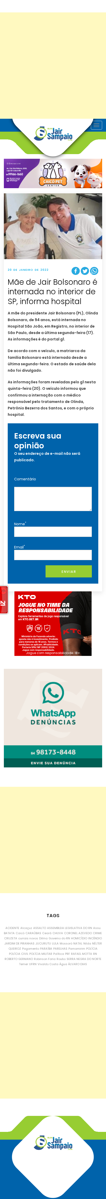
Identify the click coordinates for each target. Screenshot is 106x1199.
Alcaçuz (26, 928)
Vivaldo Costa (48, 964)
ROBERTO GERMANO (19, 959)
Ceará (46, 933)
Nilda (87, 943)
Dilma (43, 938)
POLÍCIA (92, 949)
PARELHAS (60, 949)
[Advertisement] (53, 65)
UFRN (33, 964)
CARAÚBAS (33, 933)
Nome (20, 523)
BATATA (9, 933)
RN (95, 954)
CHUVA (57, 933)
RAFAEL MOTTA (81, 954)
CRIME (97, 933)
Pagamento (30, 949)
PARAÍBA (46, 949)
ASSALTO (39, 928)
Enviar (68, 571)
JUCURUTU (43, 943)
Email (19, 547)
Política (58, 954)
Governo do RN (59, 938)
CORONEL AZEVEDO (78, 933)
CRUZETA (10, 938)
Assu (97, 928)
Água (63, 964)
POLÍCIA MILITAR (40, 954)
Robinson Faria (45, 959)
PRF (67, 954)
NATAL (77, 943)
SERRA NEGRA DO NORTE (84, 959)
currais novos (28, 938)
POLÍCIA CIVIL (18, 954)
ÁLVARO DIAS (77, 964)
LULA (55, 943)
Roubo (61, 959)
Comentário (25, 479)
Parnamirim (76, 949)
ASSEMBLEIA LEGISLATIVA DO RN (69, 928)
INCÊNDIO (95, 938)
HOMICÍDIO (79, 938)
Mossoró (66, 943)
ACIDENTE (12, 928)
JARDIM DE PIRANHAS (19, 943)
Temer (23, 964)
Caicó (20, 933)
